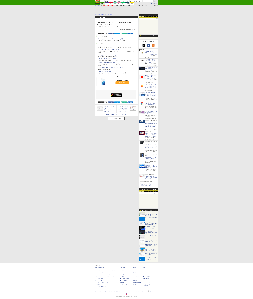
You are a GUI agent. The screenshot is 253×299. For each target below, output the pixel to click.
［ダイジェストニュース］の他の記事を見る (116, 114)
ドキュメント (134, 5)
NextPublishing (110, 284)
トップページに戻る (116, 118)
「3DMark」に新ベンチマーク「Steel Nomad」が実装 (110, 39)
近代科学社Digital (125, 284)
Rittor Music (122, 267)
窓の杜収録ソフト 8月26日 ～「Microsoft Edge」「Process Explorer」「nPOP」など (147, 184)
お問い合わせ (107, 291)
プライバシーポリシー (131, 291)
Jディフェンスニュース (137, 270)
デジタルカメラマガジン (100, 282)
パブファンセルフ (148, 276)
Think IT (97, 268)
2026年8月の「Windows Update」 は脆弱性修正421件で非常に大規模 (151, 223)
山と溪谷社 (122, 276)
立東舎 (123, 274)
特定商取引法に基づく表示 (154, 291)
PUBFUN (145, 274)
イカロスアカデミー (136, 276)
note (124, 33)
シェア (111, 33)
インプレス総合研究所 (100, 272)
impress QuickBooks (148, 272)
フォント (146, 5)
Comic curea (147, 270)
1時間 (141, 16)
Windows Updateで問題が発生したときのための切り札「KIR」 (151, 246)
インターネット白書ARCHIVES (101, 286)
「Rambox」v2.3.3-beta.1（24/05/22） (107, 62)
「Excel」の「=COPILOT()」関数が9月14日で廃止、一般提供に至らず (151, 214)
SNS (139, 5)
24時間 (146, 16)
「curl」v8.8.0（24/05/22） (104, 46)
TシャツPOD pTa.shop (149, 280)
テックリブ (134, 284)
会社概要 (137, 291)
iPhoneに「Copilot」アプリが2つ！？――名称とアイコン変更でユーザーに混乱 (151, 135)
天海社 (146, 268)
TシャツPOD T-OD (125, 272)
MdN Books (135, 280)
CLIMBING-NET (124, 280)
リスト (106, 33)
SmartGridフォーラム (111, 268)
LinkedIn (131, 33)
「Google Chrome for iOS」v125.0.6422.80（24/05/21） (111, 67)
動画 (142, 5)
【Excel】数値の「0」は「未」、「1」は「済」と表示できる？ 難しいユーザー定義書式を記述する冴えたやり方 (151, 179)
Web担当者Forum (99, 270)
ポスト (102, 33)
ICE (144, 267)
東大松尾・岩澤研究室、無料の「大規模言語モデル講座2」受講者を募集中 (151, 112)
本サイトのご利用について (99, 291)
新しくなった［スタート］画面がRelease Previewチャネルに (151, 232)
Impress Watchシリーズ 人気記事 (149, 189)
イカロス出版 (134, 267)
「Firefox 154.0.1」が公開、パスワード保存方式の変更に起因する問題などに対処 (151, 86)
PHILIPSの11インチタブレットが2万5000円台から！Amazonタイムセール (151, 158)
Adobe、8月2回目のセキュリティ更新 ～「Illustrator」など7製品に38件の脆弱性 (151, 77)
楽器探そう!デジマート (126, 270)
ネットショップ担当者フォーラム (113, 270)
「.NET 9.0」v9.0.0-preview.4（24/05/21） (108, 58)
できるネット (98, 284)
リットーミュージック (125, 268)
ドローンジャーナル (99, 276)
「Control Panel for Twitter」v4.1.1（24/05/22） (109, 49)
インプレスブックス (110, 282)
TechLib (134, 286)
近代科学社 (122, 282)
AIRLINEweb (135, 268)
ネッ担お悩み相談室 (99, 278)
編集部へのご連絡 (122, 291)
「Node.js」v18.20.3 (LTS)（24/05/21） (107, 55)
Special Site (144, 35)
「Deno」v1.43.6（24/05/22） (105, 71)
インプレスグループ (144, 291)
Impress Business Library (111, 272)
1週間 (151, 16)
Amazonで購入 (122, 82)
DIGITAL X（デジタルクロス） (112, 276)
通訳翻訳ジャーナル (136, 272)
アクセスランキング (146, 15)
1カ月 (156, 16)
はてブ (118, 33)
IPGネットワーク (146, 278)
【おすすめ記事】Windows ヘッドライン (150, 210)
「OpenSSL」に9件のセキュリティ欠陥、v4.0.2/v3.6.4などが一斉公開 (151, 61)
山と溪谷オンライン (125, 278)
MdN (132, 278)
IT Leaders (98, 274)
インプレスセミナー (110, 274)
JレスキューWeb (136, 274)
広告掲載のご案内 (114, 291)
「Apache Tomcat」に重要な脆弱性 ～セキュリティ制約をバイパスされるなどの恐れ (151, 53)
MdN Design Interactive (137, 282)
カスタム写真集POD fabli (149, 282)
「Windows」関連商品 (122, 80)
